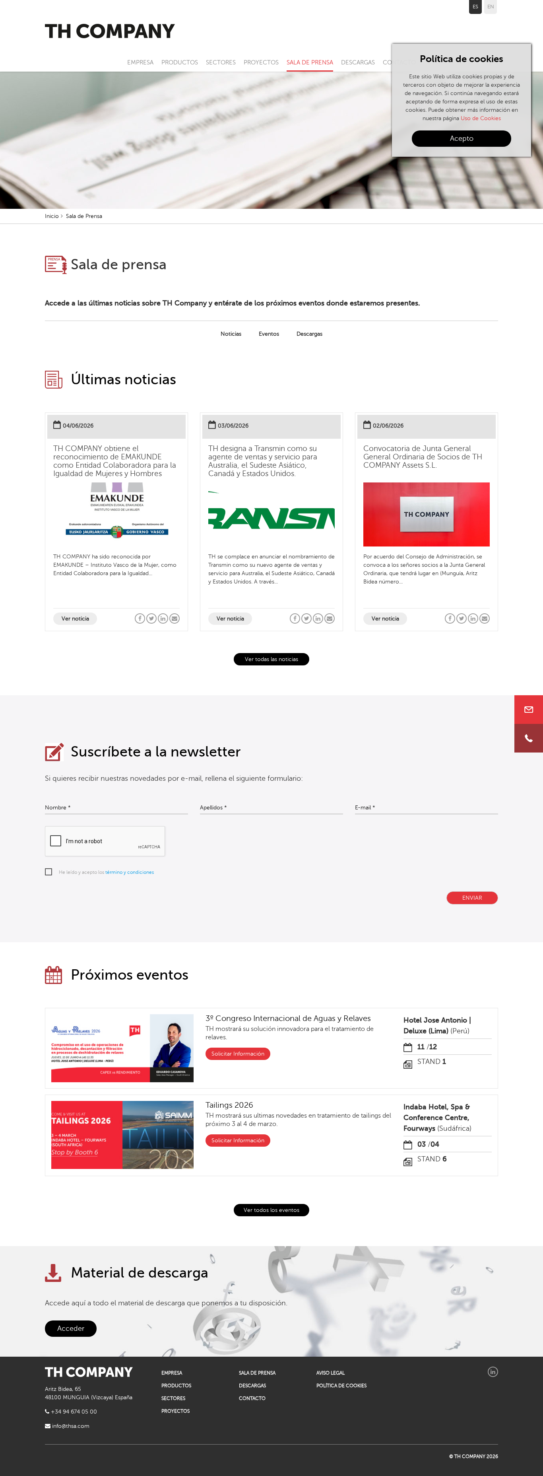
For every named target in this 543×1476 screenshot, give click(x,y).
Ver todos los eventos (271, 1210)
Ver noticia (75, 619)
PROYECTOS (261, 62)
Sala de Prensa (84, 216)
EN (490, 7)
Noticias (231, 334)
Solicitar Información (237, 1054)
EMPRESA (140, 62)
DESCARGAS (358, 62)
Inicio (52, 216)
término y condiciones (129, 872)
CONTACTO (252, 1398)
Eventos (269, 334)
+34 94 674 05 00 (73, 1412)
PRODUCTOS (179, 62)
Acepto (461, 138)
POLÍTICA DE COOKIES (341, 1385)
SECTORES (221, 62)
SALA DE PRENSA (310, 62)
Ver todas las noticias (271, 659)
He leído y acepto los (106, 872)
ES (475, 7)
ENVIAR (472, 898)
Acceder (70, 1328)
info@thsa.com (69, 1426)
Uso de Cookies (481, 118)
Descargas (309, 334)
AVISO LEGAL (330, 1373)
